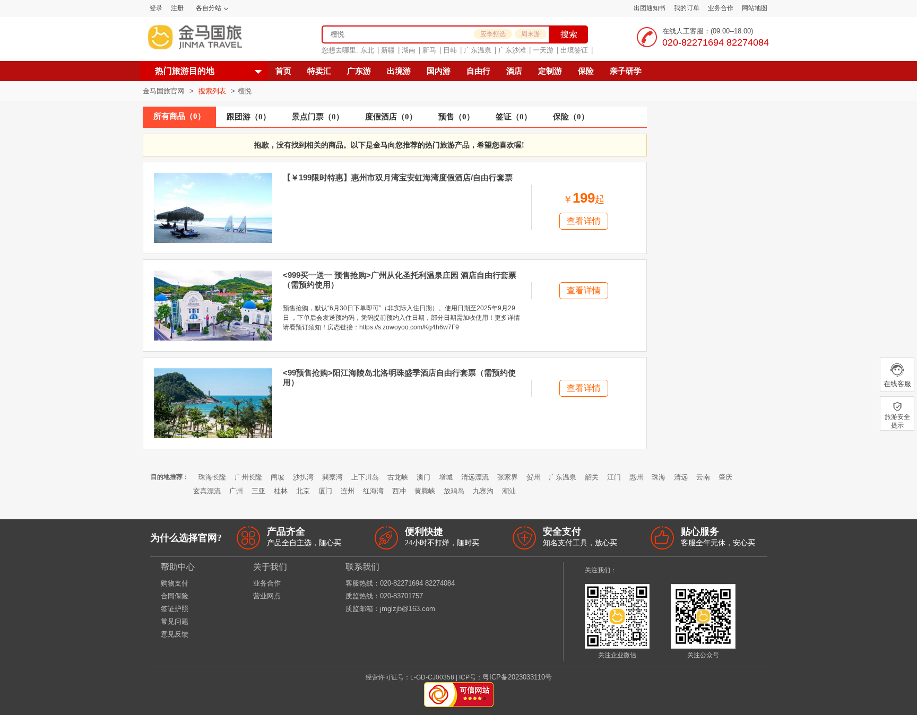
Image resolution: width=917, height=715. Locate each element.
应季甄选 (493, 34)
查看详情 (584, 220)
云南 (703, 477)
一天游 (543, 50)
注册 (177, 8)
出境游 (399, 70)
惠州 (636, 477)
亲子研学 (626, 70)
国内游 (439, 70)
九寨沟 (483, 491)
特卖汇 (319, 70)
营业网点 (267, 596)
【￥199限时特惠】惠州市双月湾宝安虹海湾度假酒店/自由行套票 (398, 177)
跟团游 (249, 116)
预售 (456, 116)
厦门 (325, 491)
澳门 (423, 477)
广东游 (359, 70)
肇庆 (725, 477)
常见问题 (174, 621)
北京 (303, 491)
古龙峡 (397, 477)
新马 (429, 50)
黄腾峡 (424, 491)
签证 (514, 116)
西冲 (399, 491)
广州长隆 (248, 477)
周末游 (530, 34)
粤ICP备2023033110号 (517, 677)
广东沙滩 (512, 50)
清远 (681, 477)
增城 (446, 477)
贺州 (533, 477)
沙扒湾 (303, 477)
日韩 (450, 50)
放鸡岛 (454, 491)
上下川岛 (365, 477)
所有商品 (179, 116)
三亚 (258, 491)
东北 (367, 50)
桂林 (281, 491)
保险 (586, 70)
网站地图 (754, 8)
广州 (236, 491)
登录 (156, 8)
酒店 (514, 70)
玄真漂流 (207, 491)
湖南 (409, 50)
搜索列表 (213, 91)
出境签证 (574, 50)
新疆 (388, 50)
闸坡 (277, 477)
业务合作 (720, 8)
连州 (347, 491)
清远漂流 (475, 477)
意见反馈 (174, 634)
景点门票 (318, 116)
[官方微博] (625, 570)
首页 (283, 70)
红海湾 (373, 491)
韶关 (592, 477)
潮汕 (509, 491)
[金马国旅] (195, 37)
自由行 (478, 70)
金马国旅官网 (163, 91)
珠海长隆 (212, 477)
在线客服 (897, 384)
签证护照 (174, 609)
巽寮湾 (332, 477)
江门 (614, 477)
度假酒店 (391, 116)
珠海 (658, 477)
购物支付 (174, 583)
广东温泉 (477, 50)
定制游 (550, 70)
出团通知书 (649, 8)
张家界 (507, 477)
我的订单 (686, 8)
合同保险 (174, 596)
